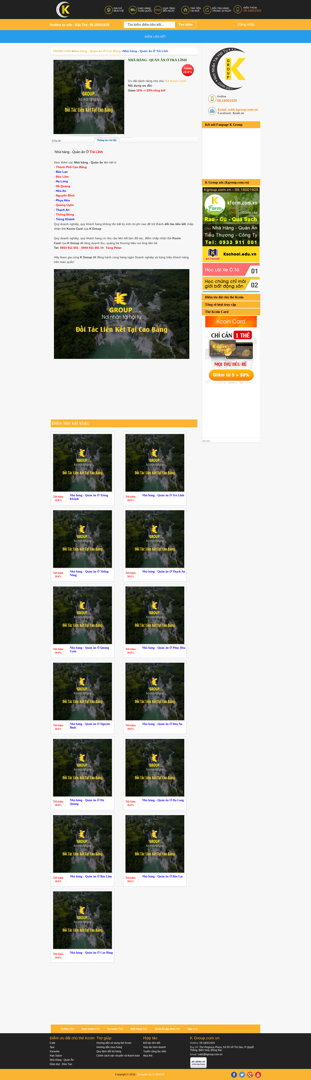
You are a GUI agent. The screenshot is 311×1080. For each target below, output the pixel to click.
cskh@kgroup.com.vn (210, 1054)
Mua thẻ (148, 1055)
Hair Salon (88, 1028)
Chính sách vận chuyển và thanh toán (118, 1055)
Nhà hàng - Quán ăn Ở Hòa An (162, 724)
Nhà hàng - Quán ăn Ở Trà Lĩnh (163, 495)
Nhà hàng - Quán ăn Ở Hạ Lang (163, 800)
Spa (190, 1028)
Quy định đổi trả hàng (108, 1051)
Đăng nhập (246, 24)
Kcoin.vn (238, 113)
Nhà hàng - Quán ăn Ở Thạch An (163, 571)
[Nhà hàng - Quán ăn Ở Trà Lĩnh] (89, 96)
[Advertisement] (234, 410)
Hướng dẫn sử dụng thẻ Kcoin (113, 1042)
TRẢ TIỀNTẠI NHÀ (195, 9)
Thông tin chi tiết (107, 140)
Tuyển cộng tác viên (154, 1051)
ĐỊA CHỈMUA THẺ (119, 9)
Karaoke (112, 1028)
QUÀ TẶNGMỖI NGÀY (169, 9)
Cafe (52, 1042)
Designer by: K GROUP (151, 1074)
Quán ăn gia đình (165, 1028)
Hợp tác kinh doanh (154, 1047)
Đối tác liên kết (151, 1042)
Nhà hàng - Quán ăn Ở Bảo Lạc (162, 876)
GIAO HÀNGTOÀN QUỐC (145, 9)
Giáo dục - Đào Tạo (61, 1064)
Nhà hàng (136, 1028)
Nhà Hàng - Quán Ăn (62, 1059)
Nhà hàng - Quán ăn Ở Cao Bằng (91, 952)
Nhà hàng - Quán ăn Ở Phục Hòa (163, 647)
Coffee (65, 1028)
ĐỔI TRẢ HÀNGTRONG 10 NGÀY (221, 9)
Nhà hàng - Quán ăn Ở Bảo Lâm (91, 876)
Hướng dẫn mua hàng (109, 1047)
